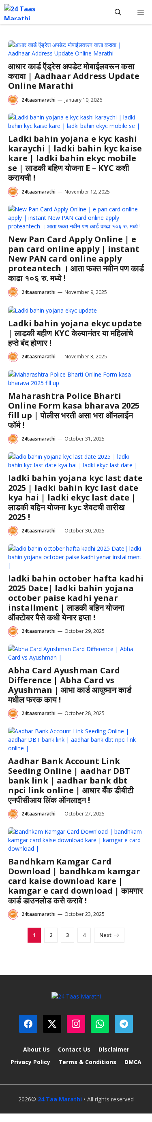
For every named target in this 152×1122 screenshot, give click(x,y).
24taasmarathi (38, 99)
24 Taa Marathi (60, 1099)
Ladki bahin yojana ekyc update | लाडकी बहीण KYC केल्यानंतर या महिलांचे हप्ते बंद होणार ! (75, 333)
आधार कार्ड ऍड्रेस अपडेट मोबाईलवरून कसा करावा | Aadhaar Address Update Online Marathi (73, 76)
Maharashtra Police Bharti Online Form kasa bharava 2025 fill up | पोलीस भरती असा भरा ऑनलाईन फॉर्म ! (73, 410)
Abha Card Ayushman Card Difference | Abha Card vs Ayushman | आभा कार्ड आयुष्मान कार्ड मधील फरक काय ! (69, 685)
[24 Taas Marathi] (24, 12)
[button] (118, 12)
